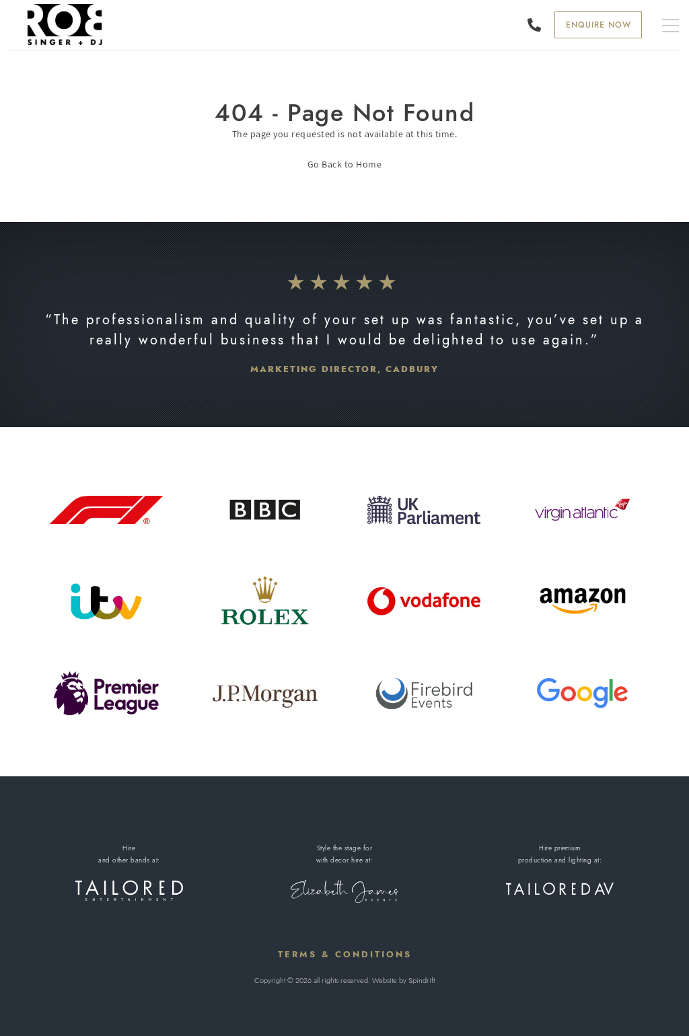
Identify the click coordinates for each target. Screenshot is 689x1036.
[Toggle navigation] (670, 26)
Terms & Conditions (345, 954)
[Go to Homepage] (65, 24)
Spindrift (421, 980)
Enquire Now (598, 25)
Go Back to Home (344, 164)
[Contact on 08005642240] (538, 25)
